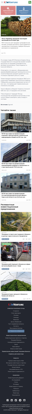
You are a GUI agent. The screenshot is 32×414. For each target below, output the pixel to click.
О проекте (16, 311)
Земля (16, 344)
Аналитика (16, 375)
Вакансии (16, 319)
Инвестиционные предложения (16, 335)
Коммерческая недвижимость (16, 342)
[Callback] (29, 2)
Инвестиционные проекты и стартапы (16, 338)
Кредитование (16, 367)
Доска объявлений (16, 321)
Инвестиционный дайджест (16, 377)
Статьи (16, 382)
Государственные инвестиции (16, 365)
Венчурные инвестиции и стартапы (16, 363)
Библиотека (16, 390)
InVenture (16, 308)
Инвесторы (16, 393)
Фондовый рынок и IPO (16, 369)
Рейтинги (16, 388)
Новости (16, 358)
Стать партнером (16, 313)
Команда (16, 317)
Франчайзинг (16, 346)
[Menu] (2, 2)
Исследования (16, 380)
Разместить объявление (17, 331)
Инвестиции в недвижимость (16, 371)
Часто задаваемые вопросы (16, 324)
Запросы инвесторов (16, 348)
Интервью (16, 384)
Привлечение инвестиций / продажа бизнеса (16, 351)
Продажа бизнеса (16, 340)
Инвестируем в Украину (16, 386)
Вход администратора (16, 328)
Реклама (16, 315)
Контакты (16, 326)
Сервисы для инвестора (16, 354)
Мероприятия (16, 395)
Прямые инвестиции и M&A (16, 360)
